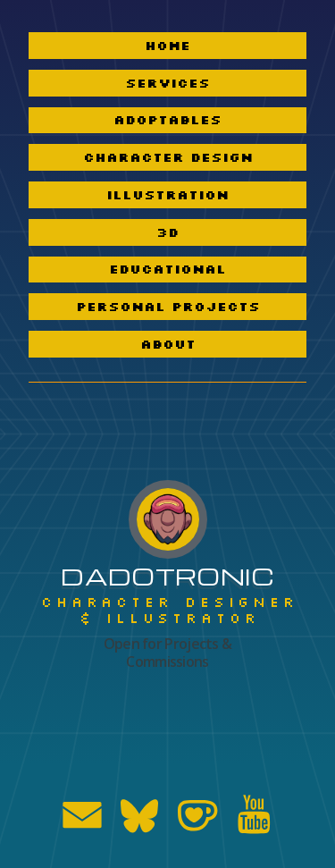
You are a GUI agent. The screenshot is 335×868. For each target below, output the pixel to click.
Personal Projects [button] (168, 307)
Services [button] (167, 83)
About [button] (168, 344)
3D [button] (167, 232)
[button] (82, 814)
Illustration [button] (167, 195)
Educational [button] (167, 269)
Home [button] (167, 46)
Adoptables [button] (167, 120)
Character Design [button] (168, 157)
